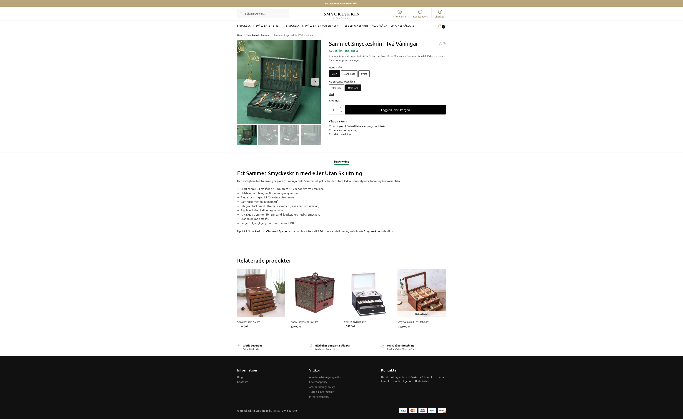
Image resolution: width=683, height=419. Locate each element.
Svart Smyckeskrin (355, 321)
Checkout (440, 16)
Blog (240, 377)
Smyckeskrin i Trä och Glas (413, 321)
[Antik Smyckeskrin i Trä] (315, 293)
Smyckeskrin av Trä (248, 321)
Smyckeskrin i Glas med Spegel (267, 231)
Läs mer (421, 334)
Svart (364, 73)
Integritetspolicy (319, 396)
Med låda (337, 87)
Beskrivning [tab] (341, 161)
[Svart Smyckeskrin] (368, 293)
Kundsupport (420, 16)
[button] (436, 26)
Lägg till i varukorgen (395, 110)
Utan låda (353, 87)
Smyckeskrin (372, 231)
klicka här (423, 381)
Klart (331, 94)
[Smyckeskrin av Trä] (440, 44)
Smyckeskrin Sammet (258, 35)
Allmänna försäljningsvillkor (326, 377)
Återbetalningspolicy (322, 386)
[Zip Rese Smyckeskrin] (444, 44)
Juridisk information (321, 391)
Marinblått (349, 73)
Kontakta (242, 381)
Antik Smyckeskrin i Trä (304, 321)
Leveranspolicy (318, 381)
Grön (334, 73)
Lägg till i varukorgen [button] (261, 334)
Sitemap (275, 410)
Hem (239, 35)
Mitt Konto (399, 16)
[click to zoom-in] (279, 82)
